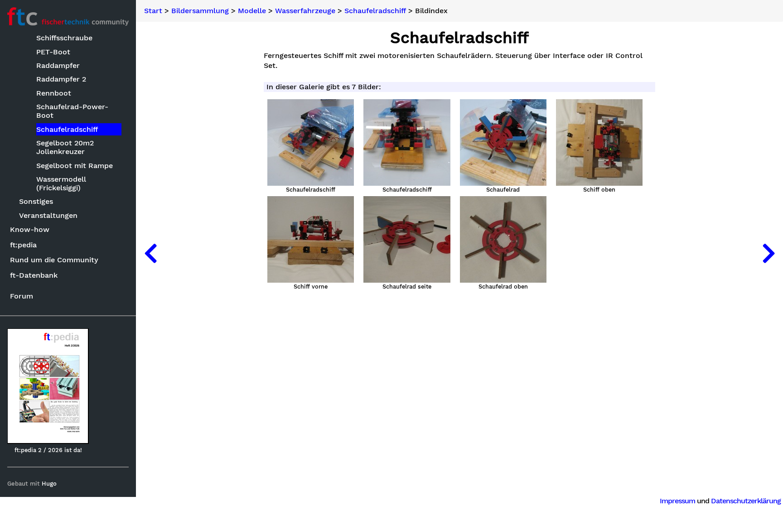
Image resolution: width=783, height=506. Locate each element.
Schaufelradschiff (67, 129)
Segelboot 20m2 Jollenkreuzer (65, 147)
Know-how (29, 229)
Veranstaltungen (48, 215)
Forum (21, 296)
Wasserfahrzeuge (305, 11)
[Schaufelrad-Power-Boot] (150, 253)
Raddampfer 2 (61, 79)
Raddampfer (58, 65)
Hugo (49, 483)
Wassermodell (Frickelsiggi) (61, 183)
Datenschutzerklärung (746, 500)
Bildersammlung (200, 11)
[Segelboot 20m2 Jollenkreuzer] (768, 253)
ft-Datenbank (34, 275)
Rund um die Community (54, 259)
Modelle (252, 11)
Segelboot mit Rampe (74, 165)
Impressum (677, 500)
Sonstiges (36, 201)
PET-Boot (53, 52)
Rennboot (53, 93)
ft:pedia (23, 245)
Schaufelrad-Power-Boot (72, 111)
